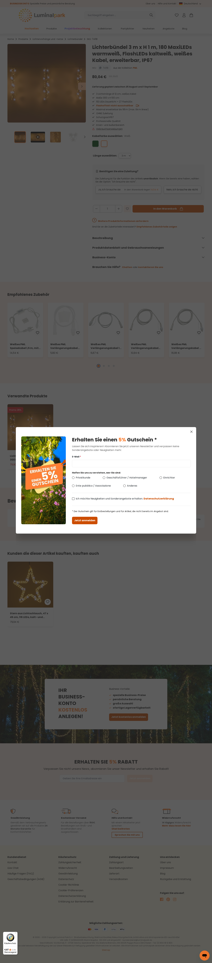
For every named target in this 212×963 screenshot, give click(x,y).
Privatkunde (83, 477)
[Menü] (16, 934)
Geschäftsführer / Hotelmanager (126, 477)
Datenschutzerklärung (159, 498)
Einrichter (169, 477)
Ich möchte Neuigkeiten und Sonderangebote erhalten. (125, 498)
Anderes (132, 485)
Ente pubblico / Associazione (93, 485)
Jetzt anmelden (84, 520)
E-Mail (76, 456)
